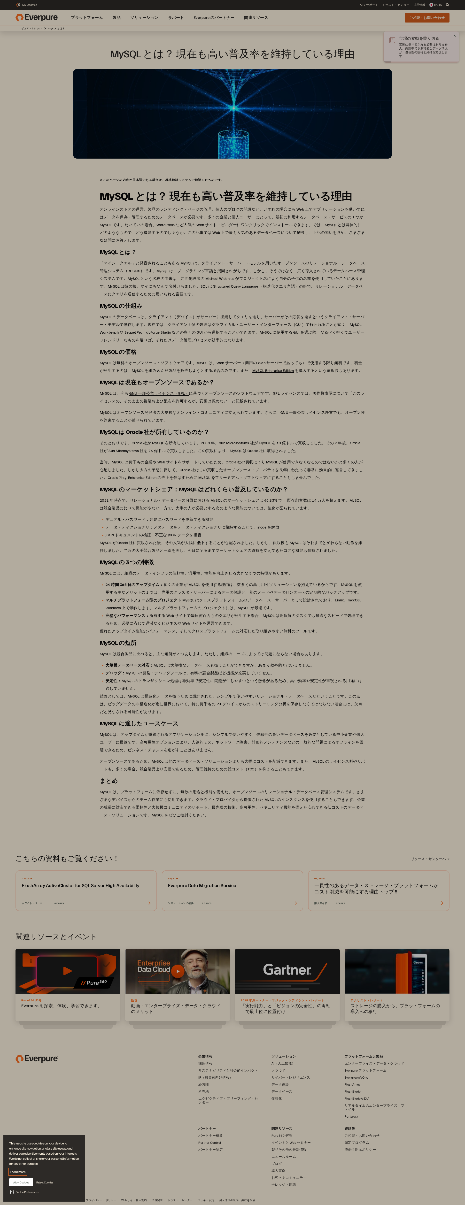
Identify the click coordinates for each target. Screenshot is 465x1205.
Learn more (18, 1172)
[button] (24, 1192)
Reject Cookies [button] (44, 1182)
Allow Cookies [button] (21, 1182)
